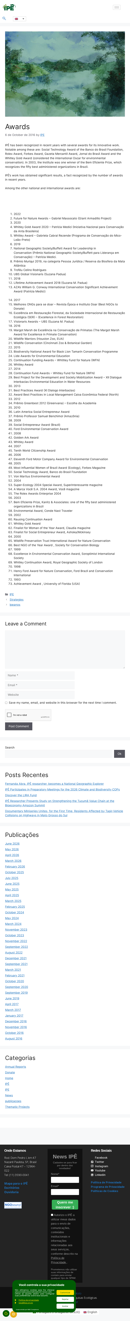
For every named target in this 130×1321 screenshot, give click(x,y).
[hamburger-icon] (117, 7)
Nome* (55, 1174)
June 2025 (12, 883)
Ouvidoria (11, 1192)
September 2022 (16, 947)
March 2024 (13, 924)
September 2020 (16, 987)
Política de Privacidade (106, 1182)
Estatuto (76, 1293)
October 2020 (14, 981)
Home (9, 1078)
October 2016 (14, 1033)
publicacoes (13, 1101)
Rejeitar (65, 1299)
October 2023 (14, 935)
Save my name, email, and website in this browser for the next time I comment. (63, 702)
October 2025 (14, 872)
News (9, 1095)
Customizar (65, 1292)
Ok (119, 753)
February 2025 (15, 906)
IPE (12, 594)
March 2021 (13, 969)
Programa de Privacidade (108, 1186)
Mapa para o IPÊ (16, 1183)
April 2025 (12, 895)
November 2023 (16, 929)
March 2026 (13, 861)
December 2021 (16, 958)
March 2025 (13, 901)
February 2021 (15, 975)
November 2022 (16, 941)
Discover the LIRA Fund (21, 795)
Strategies (17, 599)
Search (10, 747)
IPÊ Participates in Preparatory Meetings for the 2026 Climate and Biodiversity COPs (62, 789)
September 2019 (16, 992)
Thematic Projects (17, 1107)
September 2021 (16, 964)
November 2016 (16, 1027)
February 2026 (15, 866)
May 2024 (12, 918)
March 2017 (13, 1010)
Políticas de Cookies (104, 1191)
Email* (55, 1186)
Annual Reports (15, 1066)
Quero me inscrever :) (65, 1204)
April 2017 (12, 1004)
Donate (10, 1072)
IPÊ (7, 1084)
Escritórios (11, 1188)
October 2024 (14, 912)
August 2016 (13, 1038)
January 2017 (14, 1015)
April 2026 (12, 855)
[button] (4, 18)
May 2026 (12, 849)
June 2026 (12, 843)
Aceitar (65, 1306)
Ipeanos (15, 604)
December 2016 (16, 1021)
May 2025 (12, 889)
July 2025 (11, 878)
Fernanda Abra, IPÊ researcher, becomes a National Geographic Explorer (54, 783)
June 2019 (12, 998)
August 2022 (14, 952)
